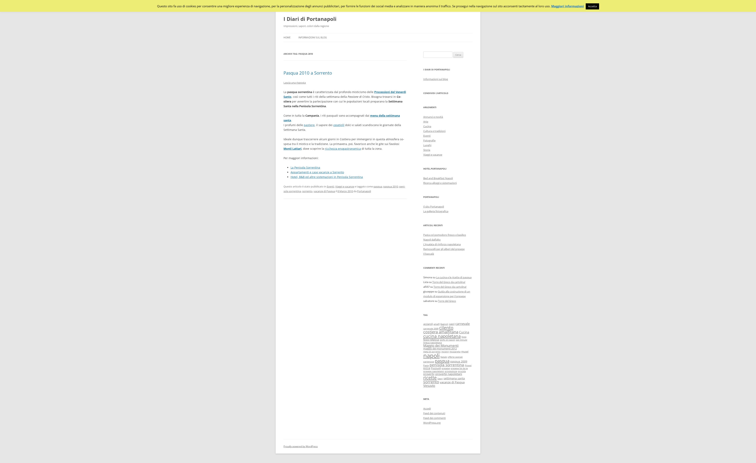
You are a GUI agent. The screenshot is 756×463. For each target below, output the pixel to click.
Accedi (427, 408)
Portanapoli (364, 191)
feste (463, 337)
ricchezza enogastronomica (343, 148)
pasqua (377, 186)
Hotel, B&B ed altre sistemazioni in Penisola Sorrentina (327, 177)
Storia (426, 150)
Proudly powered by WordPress (301, 446)
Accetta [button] (592, 6)
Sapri (440, 378)
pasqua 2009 (458, 361)
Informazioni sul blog (312, 37)
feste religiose (431, 339)
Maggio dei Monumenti (441, 345)
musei (464, 351)
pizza (426, 368)
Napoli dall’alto (432, 239)
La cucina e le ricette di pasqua (454, 277)
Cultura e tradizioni (434, 131)
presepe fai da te (459, 368)
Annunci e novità (433, 117)
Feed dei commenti (434, 418)
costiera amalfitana (440, 332)
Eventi (330, 186)
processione (451, 371)
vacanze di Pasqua (324, 191)
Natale (443, 357)
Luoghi (427, 145)
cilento (446, 328)
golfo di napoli (447, 339)
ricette (430, 377)
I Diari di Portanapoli (310, 18)
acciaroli (428, 324)
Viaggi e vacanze (344, 186)
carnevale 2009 (430, 328)
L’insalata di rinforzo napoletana (442, 244)
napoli (431, 356)
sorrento (307, 191)
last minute (461, 339)
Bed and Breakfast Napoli (438, 178)
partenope (428, 361)
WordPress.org (432, 422)
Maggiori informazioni (567, 6)
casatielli (338, 125)
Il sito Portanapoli (433, 206)
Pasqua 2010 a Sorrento (308, 73)
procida (462, 371)
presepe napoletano (433, 371)
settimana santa (454, 378)
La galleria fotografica (435, 211)
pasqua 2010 (390, 186)
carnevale (462, 324)
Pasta (426, 365)
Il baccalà (428, 253)
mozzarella (454, 351)
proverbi (429, 374)
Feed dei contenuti (434, 413)
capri (452, 324)
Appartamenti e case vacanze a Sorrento (317, 172)
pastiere (309, 125)
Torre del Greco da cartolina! (448, 282)
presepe (446, 368)
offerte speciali (455, 357)
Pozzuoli (436, 368)
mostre (445, 351)
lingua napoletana (432, 342)
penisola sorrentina (447, 364)
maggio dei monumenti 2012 (440, 348)
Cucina (427, 126)
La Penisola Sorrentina (305, 167)
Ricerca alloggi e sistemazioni (440, 183)
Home (287, 37)
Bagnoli (444, 324)
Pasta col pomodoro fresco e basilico (444, 235)
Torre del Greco (447, 301)
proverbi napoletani (448, 374)
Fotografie (429, 140)
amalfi (437, 324)
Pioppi (468, 365)
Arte (425, 121)
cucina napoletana (442, 336)
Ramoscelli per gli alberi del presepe (444, 249)
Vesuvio (429, 385)
